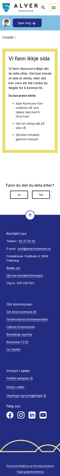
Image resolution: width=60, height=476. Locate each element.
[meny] (53, 8)
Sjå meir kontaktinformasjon (24, 275)
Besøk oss (13, 268)
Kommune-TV (15, 342)
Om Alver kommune (19, 312)
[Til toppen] (30, 215)
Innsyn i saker (15, 387)
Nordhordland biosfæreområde (27, 319)
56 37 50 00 (27, 241)
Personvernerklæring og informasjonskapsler (30, 465)
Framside (7, 37)
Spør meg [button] (27, 23)
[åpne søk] (44, 8)
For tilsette (13, 349)
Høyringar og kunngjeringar (24, 395)
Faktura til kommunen (20, 327)
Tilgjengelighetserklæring (30, 471)
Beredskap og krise (19, 334)
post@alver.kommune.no (34, 248)
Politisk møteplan (17, 378)
